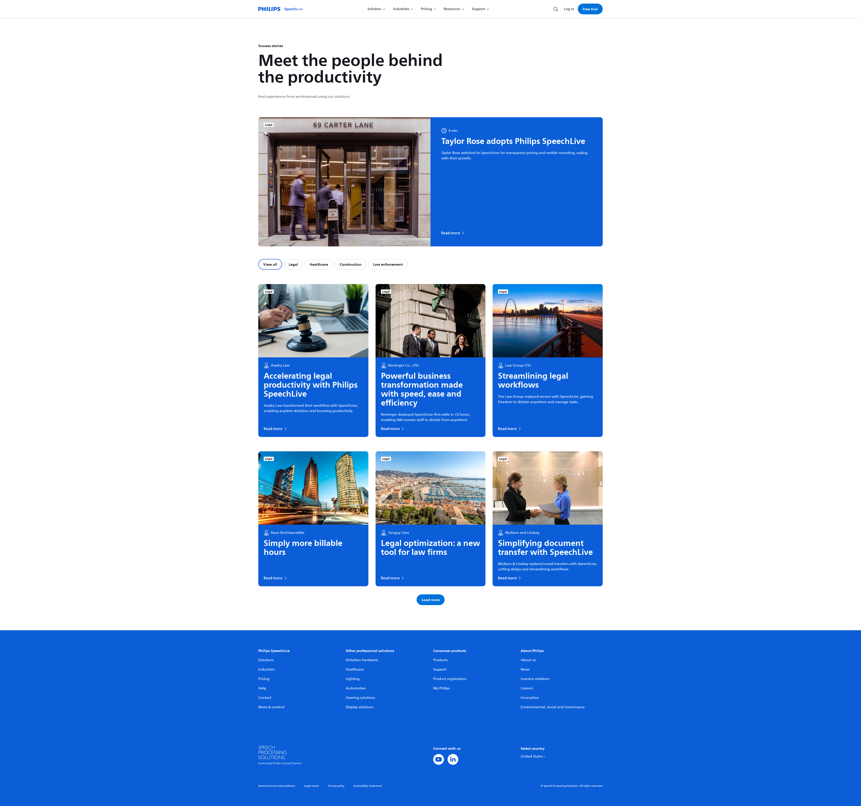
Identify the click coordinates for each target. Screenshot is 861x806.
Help (262, 688)
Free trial (590, 9)
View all (270, 264)
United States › (533, 756)
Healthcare (319, 264)
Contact (264, 697)
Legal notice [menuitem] (311, 786)
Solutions (266, 660)
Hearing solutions (360, 697)
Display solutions (359, 707)
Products (440, 660)
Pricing (264, 678)
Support (440, 669)
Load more (431, 600)
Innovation (530, 697)
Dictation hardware (362, 660)
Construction (350, 264)
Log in (569, 9)
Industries (266, 669)
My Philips (441, 688)
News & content (271, 707)
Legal (293, 264)
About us (528, 660)
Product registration (449, 678)
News (525, 669)
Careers (527, 688)
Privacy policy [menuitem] (336, 786)
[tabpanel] (430, 444)
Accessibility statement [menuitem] (367, 786)
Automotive (356, 688)
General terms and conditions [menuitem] (276, 786)
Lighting (353, 678)
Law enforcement (388, 264)
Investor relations (535, 678)
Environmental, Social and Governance (553, 707)
